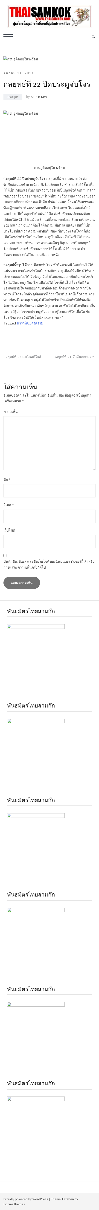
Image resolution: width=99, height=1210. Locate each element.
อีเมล (8, 504)
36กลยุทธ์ (12, 97)
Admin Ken (39, 97)
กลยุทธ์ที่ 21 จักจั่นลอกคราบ (75, 356)
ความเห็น (10, 411)
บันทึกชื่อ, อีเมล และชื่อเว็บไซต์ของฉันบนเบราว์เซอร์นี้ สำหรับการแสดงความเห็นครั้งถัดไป (49, 564)
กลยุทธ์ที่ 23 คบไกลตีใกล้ (22, 356)
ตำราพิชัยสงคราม (30, 323)
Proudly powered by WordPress (25, 1199)
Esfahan (68, 1199)
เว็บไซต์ (9, 530)
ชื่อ (7, 479)
